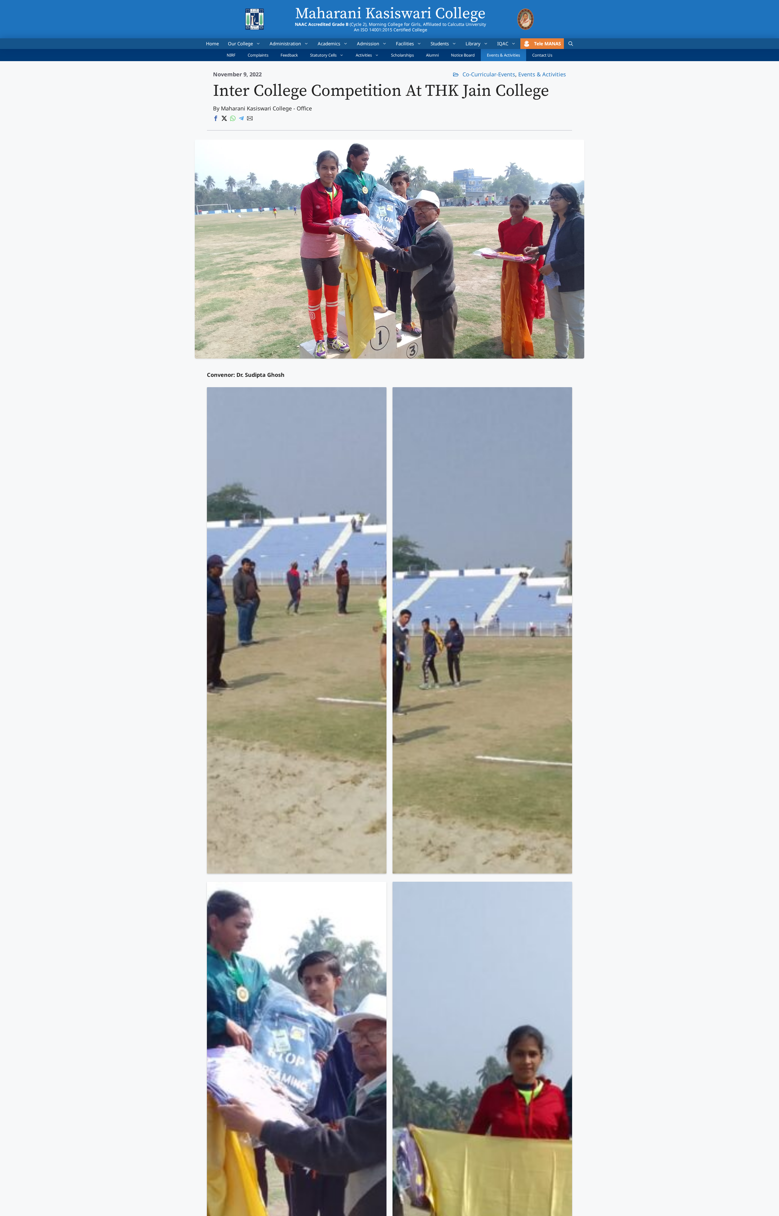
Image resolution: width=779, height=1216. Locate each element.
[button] (571, 43)
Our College (240, 43)
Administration (285, 43)
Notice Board (463, 55)
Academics (329, 43)
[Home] (254, 12)
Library (473, 43)
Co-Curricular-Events (489, 74)
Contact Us (542, 55)
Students (440, 43)
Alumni (432, 55)
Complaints (258, 55)
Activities (364, 55)
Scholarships (402, 55)
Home (212, 43)
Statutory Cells (323, 55)
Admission (368, 43)
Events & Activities (503, 55)
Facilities (405, 43)
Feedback (289, 55)
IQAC (502, 43)
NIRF (231, 55)
